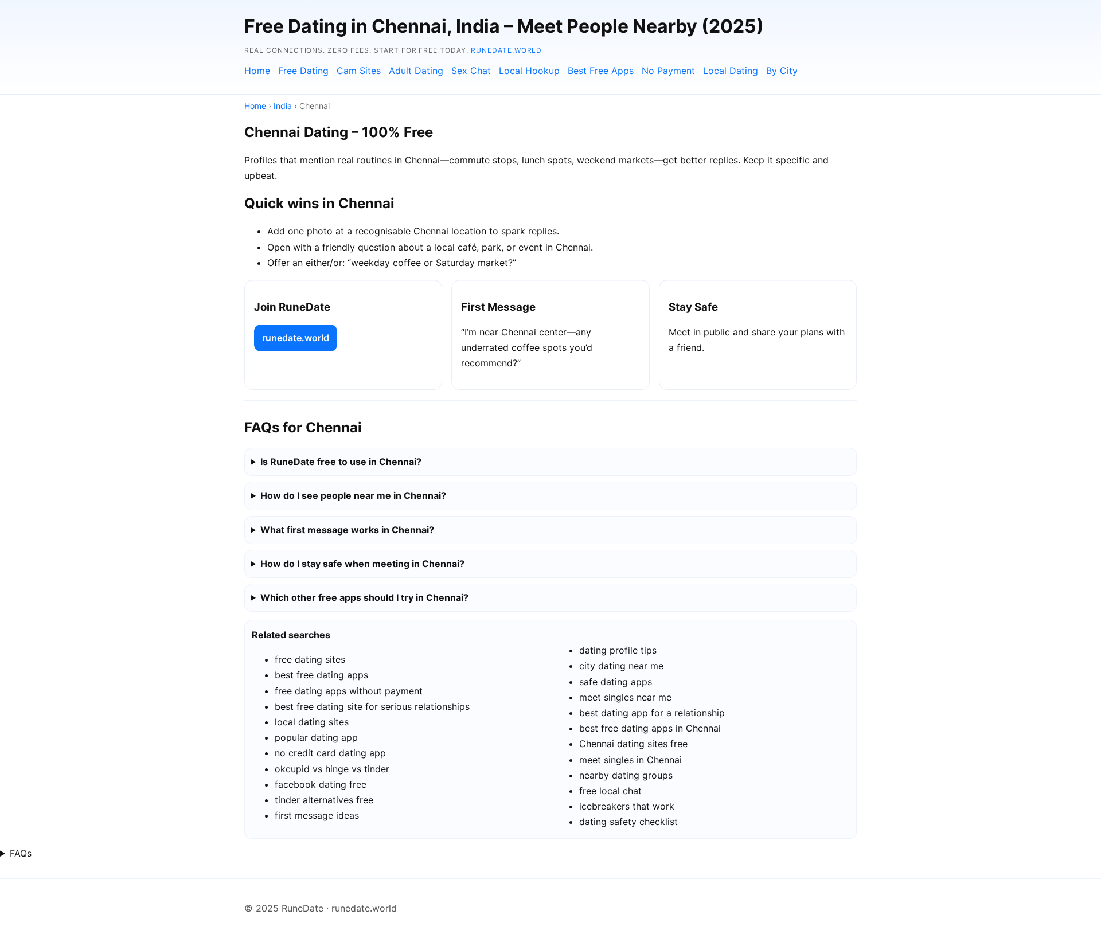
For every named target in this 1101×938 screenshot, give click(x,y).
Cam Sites (359, 70)
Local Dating (730, 70)
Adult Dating (416, 70)
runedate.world (506, 50)
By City (782, 70)
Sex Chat (471, 70)
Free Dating (303, 70)
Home (257, 70)
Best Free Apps (601, 70)
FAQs (21, 853)
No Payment (668, 70)
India (283, 106)
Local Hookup (529, 70)
